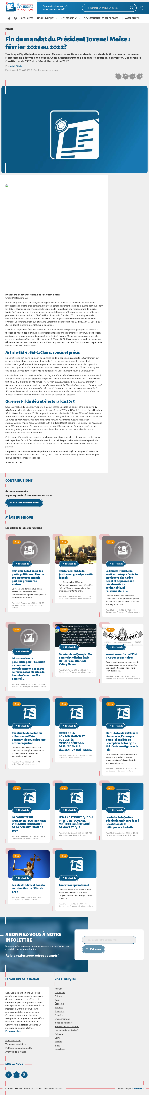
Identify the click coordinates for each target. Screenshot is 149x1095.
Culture (58, 996)
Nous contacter (13, 1040)
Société (58, 1041)
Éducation (59, 1011)
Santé (58, 1037)
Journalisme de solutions (67, 1026)
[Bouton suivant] (142, 17)
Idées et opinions (63, 1022)
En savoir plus (13, 1031)
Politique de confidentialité (18, 1048)
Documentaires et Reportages (101, 18)
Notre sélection (134, 18)
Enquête (59, 1015)
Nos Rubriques (46, 18)
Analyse (59, 988)
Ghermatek (138, 1088)
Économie (59, 1003)
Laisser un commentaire (26, 502)
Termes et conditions (15, 1044)
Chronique (60, 992)
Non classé (60, 1049)
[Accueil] (8, 18)
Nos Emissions (69, 18)
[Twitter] (16, 1074)
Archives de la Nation (15, 1051)
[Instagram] (24, 1074)
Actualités (27, 18)
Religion (59, 1034)
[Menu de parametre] (141, 8)
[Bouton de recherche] (131, 8)
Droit (9, 29)
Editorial (59, 1007)
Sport (57, 1045)
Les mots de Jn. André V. (67, 1030)
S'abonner (95, 949)
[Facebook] (8, 1074)
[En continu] (15, 18)
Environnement (62, 1018)
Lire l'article (23, 564)
